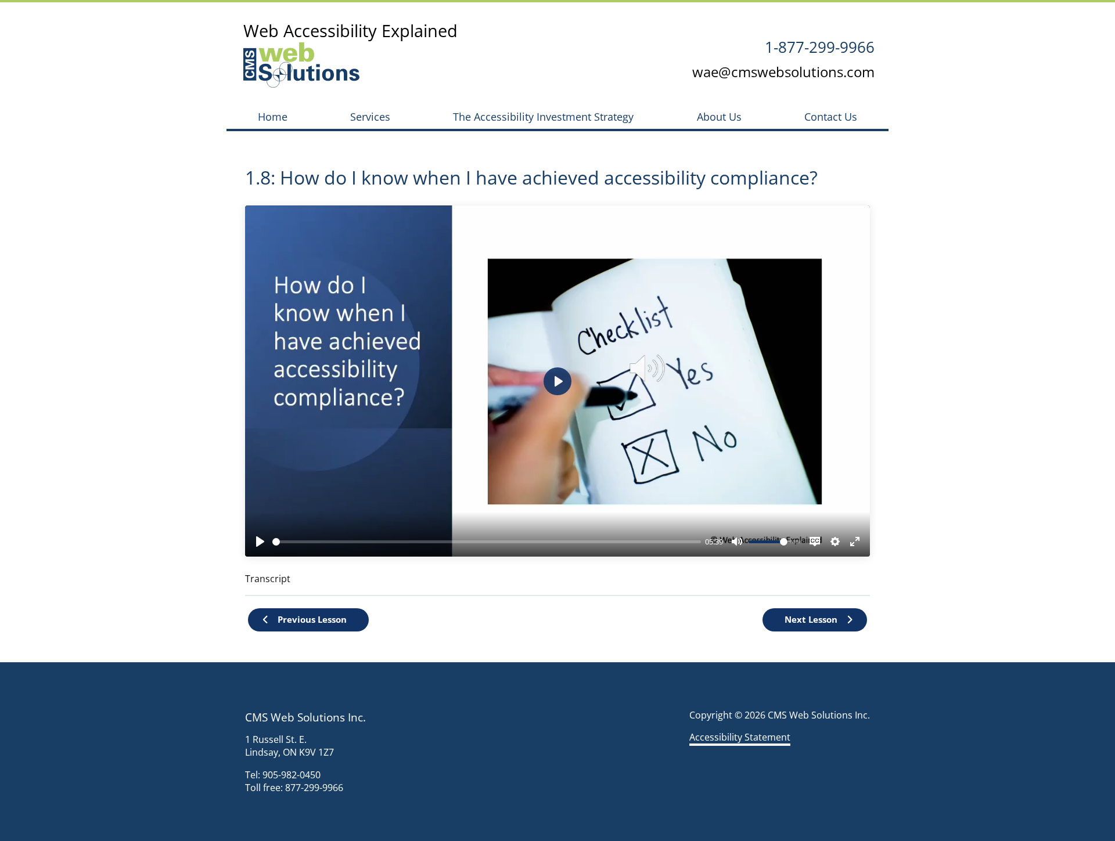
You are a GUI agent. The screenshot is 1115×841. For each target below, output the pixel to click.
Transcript (267, 578)
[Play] (260, 541)
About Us (719, 117)
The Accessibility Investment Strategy (543, 117)
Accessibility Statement (739, 737)
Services (370, 117)
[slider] (486, 541)
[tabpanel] (557, 395)
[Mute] (737, 541)
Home (272, 117)
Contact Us (830, 117)
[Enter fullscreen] (855, 541)
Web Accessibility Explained (350, 30)
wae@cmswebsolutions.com (783, 71)
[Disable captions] (814, 541)
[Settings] (835, 541)
